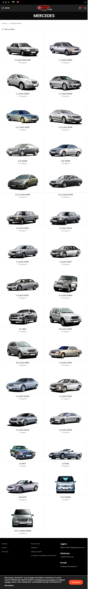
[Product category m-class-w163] (65, 317)
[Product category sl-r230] (65, 452)
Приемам (76, 582)
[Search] (85, 8)
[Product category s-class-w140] (65, 351)
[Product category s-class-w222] (22, 418)
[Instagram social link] (5, 2)
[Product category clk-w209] (65, 149)
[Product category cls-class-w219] (65, 183)
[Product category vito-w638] (65, 486)
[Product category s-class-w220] (22, 385)
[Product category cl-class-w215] (22, 116)
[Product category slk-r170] (22, 486)
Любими (34, 547)
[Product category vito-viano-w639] (22, 519)
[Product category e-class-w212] (22, 284)
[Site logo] (44, 8)
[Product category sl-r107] (22, 452)
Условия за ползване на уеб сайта (43, 555)
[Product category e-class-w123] (22, 217)
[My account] (85, 2)
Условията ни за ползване (45, 580)
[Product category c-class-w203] (22, 82)
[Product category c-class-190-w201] (22, 48)
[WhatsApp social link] (8, 2)
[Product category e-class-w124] (65, 217)
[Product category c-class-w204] (65, 82)
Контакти (5, 551)
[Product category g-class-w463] (65, 284)
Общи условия (36, 551)
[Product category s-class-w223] (65, 418)
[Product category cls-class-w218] (22, 183)
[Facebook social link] (3, 2)
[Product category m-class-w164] (22, 351)
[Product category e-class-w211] (65, 250)
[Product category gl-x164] (22, 317)
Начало (4, 23)
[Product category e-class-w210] (22, 250)
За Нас (4, 547)
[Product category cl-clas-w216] (65, 116)
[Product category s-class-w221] (65, 385)
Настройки (9, 585)
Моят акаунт (35, 544)
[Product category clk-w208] (22, 149)
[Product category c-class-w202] (65, 48)
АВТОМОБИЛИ (15, 23)
